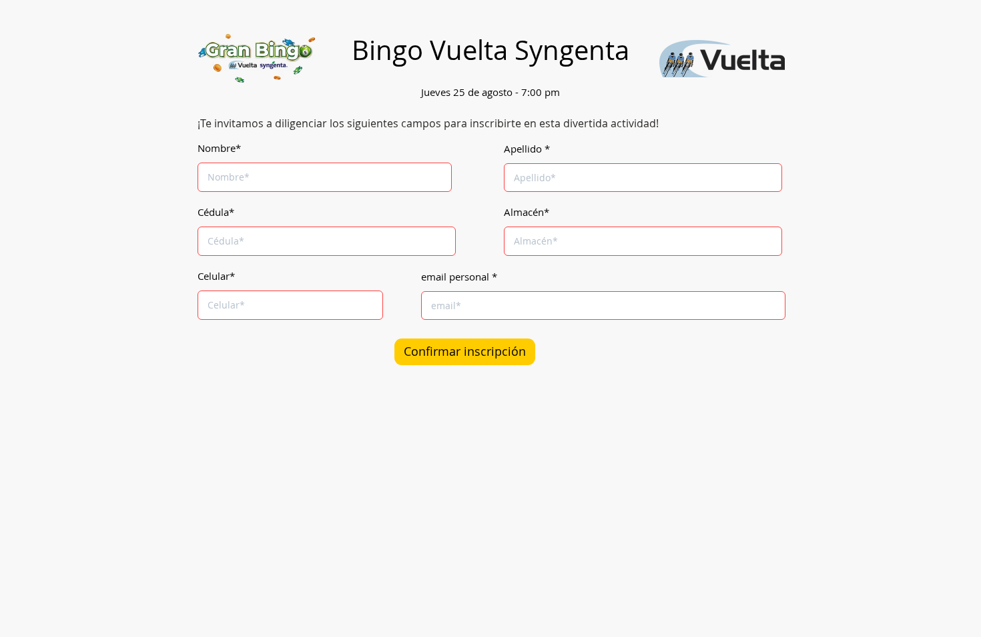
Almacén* (526, 212)
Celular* (216, 276)
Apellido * (527, 149)
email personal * (459, 277)
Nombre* (219, 148)
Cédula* (216, 212)
